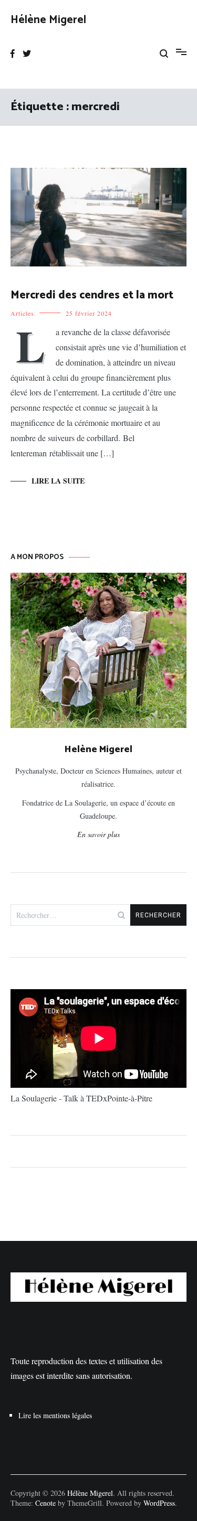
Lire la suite (58, 480)
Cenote (45, 1503)
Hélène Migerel (48, 20)
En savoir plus (98, 834)
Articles (22, 313)
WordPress (159, 1503)
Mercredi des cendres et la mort (92, 295)
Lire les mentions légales (55, 1415)
